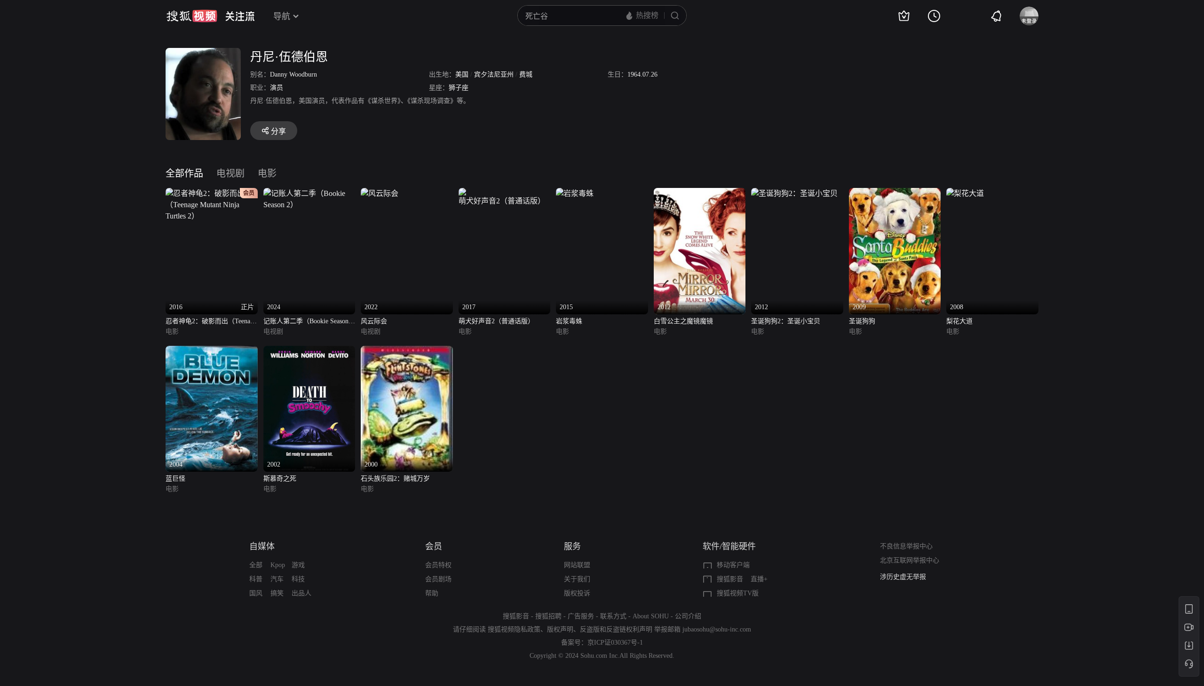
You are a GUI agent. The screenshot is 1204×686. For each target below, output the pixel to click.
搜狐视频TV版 (738, 593)
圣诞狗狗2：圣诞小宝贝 (785, 321)
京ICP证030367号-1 (615, 642)
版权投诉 (577, 593)
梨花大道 (959, 321)
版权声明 (560, 629)
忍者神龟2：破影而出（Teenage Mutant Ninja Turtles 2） (211, 322)
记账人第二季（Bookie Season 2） (306, 322)
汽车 (277, 579)
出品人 (301, 593)
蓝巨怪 (175, 478)
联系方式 (613, 616)
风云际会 (374, 321)
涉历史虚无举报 (903, 576)
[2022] (379, 193)
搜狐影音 (730, 579)
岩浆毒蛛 (569, 321)
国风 (255, 593)
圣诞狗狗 (862, 321)
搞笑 (277, 593)
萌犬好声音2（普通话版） (496, 321)
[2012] (700, 193)
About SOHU (651, 616)
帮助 (431, 593)
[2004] (212, 351)
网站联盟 (577, 565)
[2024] (309, 193)
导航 (281, 16)
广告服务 (581, 616)
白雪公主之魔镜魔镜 (683, 321)
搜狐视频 (192, 16)
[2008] (965, 193)
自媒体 (262, 546)
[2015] (575, 193)
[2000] (407, 351)
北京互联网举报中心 (909, 560)
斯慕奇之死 (279, 478)
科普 (255, 579)
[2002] (309, 351)
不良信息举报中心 (906, 546)
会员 (433, 546)
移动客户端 (733, 565)
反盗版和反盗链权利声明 (616, 629)
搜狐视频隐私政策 (514, 629)
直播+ (759, 579)
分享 (278, 131)
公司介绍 (688, 616)
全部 (255, 565)
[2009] (895, 193)
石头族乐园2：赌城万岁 (395, 478)
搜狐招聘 (548, 616)
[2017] (505, 193)
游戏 (298, 565)
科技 (298, 579)
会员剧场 (438, 579)
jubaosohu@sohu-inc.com (716, 629)
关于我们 (577, 579)
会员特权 (438, 565)
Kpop (277, 565)
